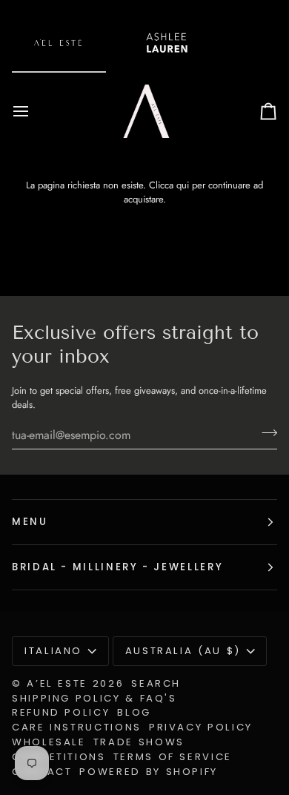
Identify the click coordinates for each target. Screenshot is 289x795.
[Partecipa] (265, 433)
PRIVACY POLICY (201, 727)
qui (182, 185)
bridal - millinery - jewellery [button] (117, 567)
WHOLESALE (49, 742)
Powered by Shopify (148, 772)
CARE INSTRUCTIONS (77, 727)
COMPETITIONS (59, 757)
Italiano (53, 651)
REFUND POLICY (61, 712)
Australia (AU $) (183, 651)
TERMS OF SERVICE (172, 757)
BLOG (134, 712)
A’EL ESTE (57, 683)
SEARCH (156, 683)
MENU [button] (30, 522)
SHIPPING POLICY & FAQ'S (94, 698)
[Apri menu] (34, 111)
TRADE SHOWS (139, 742)
